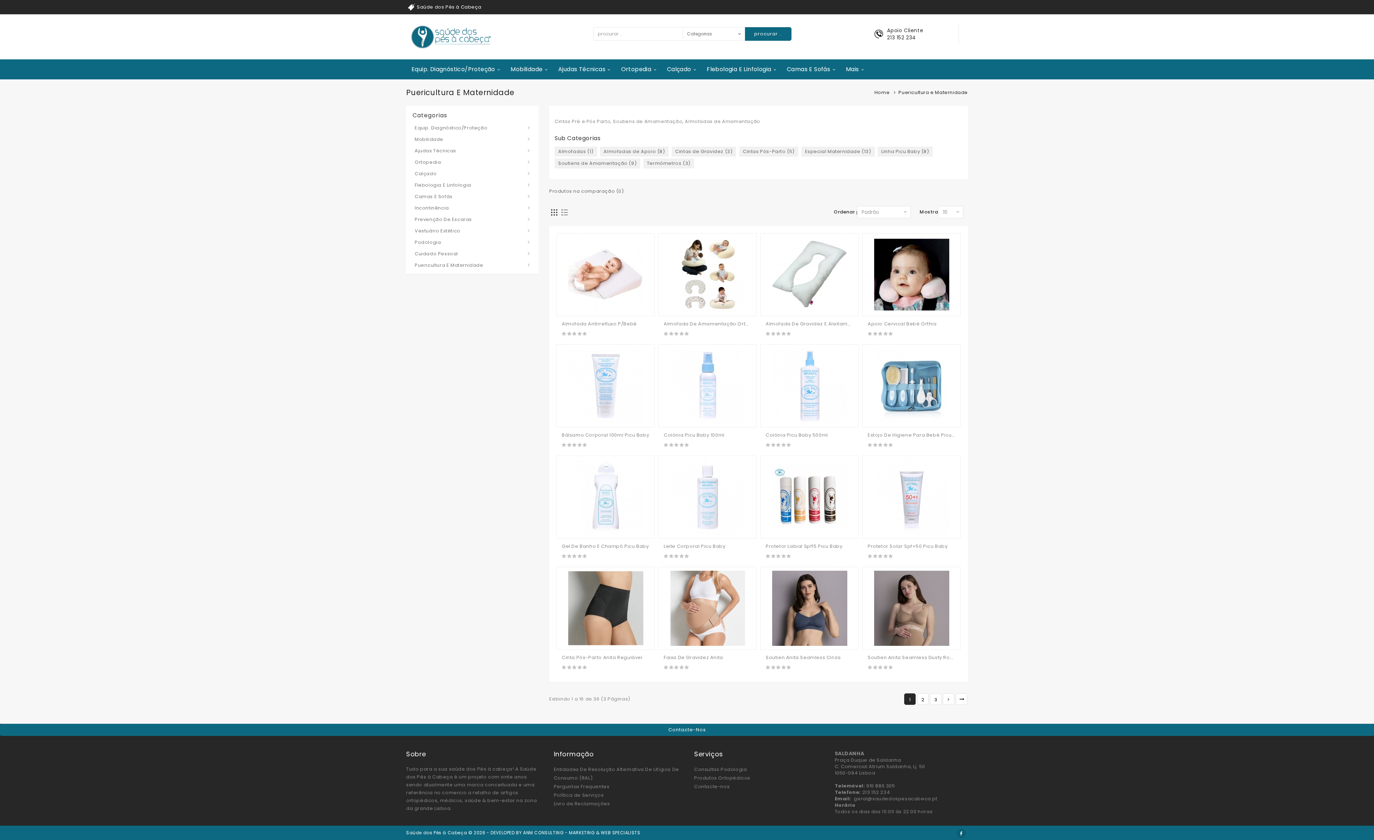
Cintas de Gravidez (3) (703, 151)
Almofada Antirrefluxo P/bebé (599, 323)
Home (882, 92)
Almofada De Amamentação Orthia (708, 323)
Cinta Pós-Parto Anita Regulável (602, 657)
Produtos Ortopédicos (722, 778)
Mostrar (930, 211)
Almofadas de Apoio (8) (634, 151)
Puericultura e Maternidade (449, 265)
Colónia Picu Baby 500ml (797, 435)
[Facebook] (961, 833)
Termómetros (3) (669, 163)
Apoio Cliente (905, 30)
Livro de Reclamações (582, 803)
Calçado (679, 69)
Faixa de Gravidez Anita (693, 657)
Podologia (428, 242)
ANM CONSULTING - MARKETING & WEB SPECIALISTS (581, 833)
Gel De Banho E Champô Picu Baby (605, 546)
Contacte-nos (687, 729)
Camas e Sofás (808, 69)
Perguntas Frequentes (582, 786)
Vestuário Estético (438, 230)
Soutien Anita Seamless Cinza (803, 657)
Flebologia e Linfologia (739, 69)
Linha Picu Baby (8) (905, 151)
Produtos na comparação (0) (586, 191)
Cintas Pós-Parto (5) (769, 151)
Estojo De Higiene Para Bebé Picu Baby (916, 435)
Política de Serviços (579, 795)
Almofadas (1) (576, 151)
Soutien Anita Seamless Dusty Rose (912, 657)
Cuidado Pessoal (436, 253)
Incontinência (432, 208)
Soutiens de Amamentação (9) (597, 163)
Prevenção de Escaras (443, 219)
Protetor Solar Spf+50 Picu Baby (908, 546)
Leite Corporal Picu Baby (694, 546)
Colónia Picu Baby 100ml (694, 435)
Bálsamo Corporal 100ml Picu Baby (605, 435)
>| (961, 699)
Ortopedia (636, 69)
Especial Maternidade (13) (838, 151)
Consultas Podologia (720, 769)
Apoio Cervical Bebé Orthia (902, 323)
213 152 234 (901, 37)
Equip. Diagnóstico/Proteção (453, 69)
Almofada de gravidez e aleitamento (812, 323)
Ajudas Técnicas (581, 69)
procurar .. (768, 33)
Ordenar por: (850, 211)
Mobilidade (526, 69)
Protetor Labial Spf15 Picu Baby (804, 546)
